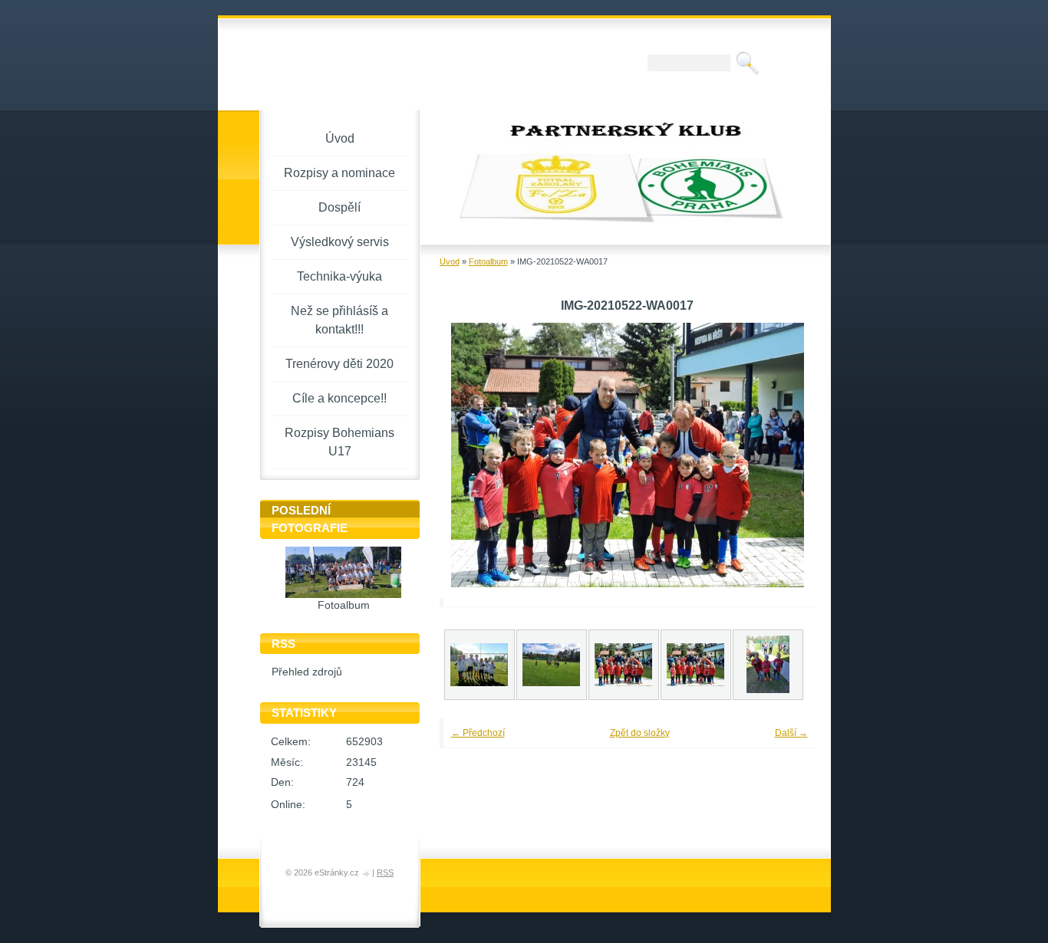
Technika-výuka (339, 276)
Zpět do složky (640, 733)
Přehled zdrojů (307, 672)
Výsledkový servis (340, 241)
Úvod (450, 261)
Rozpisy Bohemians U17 (339, 442)
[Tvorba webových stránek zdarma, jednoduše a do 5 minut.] (366, 873)
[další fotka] (783, 455)
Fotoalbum (488, 261)
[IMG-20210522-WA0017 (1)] (695, 664)
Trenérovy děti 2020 (339, 363)
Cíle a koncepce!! (339, 398)
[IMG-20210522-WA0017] (623, 664)
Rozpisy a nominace (339, 172)
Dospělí (339, 207)
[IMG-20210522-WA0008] (479, 664)
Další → (791, 733)
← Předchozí (478, 733)
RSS (385, 872)
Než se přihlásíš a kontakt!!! (339, 320)
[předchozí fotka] (472, 455)
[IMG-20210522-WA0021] (551, 664)
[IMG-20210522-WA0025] (767, 664)
